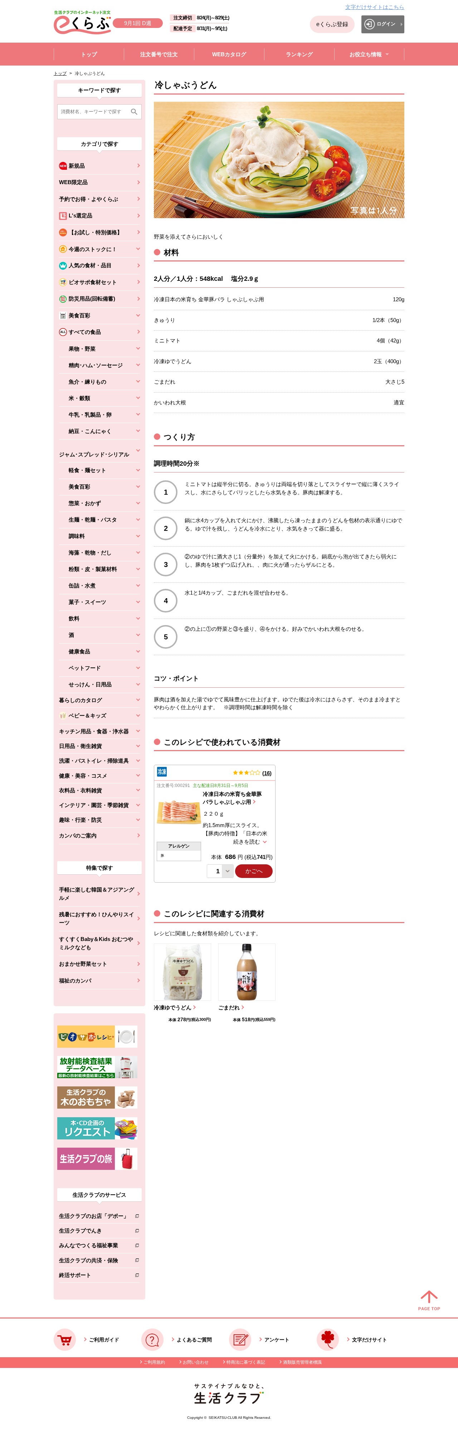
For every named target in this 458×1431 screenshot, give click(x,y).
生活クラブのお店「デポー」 (94, 1217)
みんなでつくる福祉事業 (94, 1246)
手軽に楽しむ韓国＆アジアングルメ (96, 894)
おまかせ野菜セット (83, 964)
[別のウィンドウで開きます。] (97, 1076)
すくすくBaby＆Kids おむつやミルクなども (96, 943)
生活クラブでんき (94, 1232)
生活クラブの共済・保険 (94, 1261)
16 (267, 773)
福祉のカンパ (75, 981)
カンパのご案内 (78, 835)
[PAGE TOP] (429, 1301)
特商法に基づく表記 (245, 1362)
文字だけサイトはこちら (374, 7)
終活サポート (94, 1276)
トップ (60, 73)
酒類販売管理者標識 (302, 1362)
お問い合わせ (196, 1362)
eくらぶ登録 (332, 24)
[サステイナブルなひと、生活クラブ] (229, 1402)
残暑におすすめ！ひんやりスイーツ (96, 918)
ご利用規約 (154, 1362)
